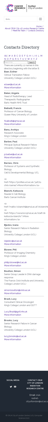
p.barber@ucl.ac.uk (13, 154)
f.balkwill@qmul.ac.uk (14, 121)
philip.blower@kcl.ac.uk (15, 262)
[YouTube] (15, 387)
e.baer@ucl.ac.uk (12, 84)
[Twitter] (11, 387)
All (5, 56)
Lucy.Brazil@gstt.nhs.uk (15, 311)
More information (12, 87)
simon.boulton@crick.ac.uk (17, 290)
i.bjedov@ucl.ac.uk (13, 241)
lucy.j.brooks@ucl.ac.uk (15, 336)
